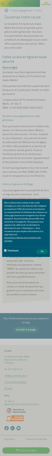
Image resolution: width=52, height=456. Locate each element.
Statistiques (13, 250)
